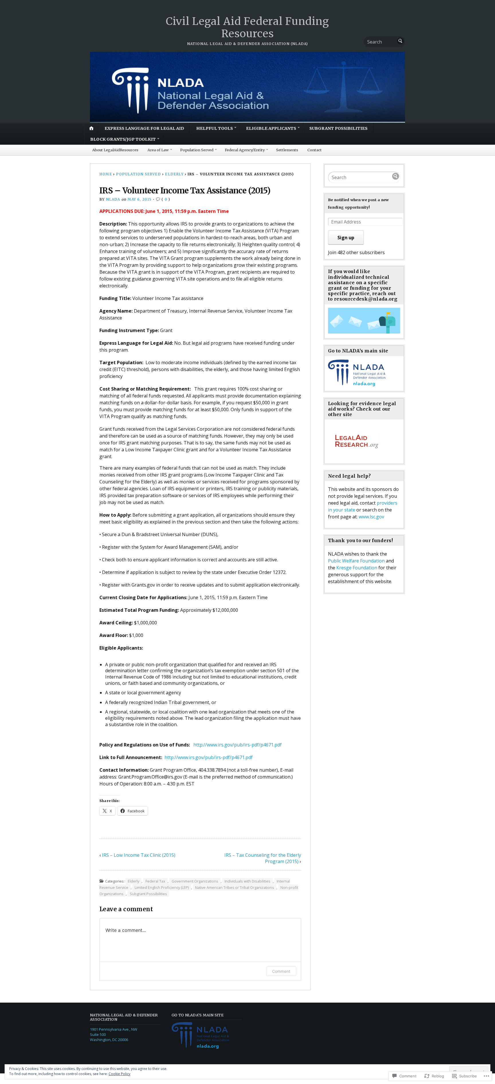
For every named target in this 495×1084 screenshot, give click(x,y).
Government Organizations (195, 881)
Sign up (345, 237)
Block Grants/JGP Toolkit (123, 139)
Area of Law (158, 150)
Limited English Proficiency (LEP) (162, 887)
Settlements (287, 150)
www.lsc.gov (371, 516)
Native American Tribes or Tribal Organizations (234, 887)
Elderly (174, 174)
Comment (281, 971)
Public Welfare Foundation (357, 561)
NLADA (113, 199)
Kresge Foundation (356, 567)
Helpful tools (214, 128)
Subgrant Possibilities (338, 128)
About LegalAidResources (115, 150)
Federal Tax (155, 881)
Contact (314, 150)
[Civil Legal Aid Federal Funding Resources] (247, 87)
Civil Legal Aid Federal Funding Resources (247, 27)
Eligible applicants (271, 128)
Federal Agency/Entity (245, 150)
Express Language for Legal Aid (144, 128)
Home (105, 174)
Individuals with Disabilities (247, 881)
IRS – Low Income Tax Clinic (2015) (138, 855)
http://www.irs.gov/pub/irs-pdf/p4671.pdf (237, 745)
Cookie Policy (119, 1073)
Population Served (196, 150)
